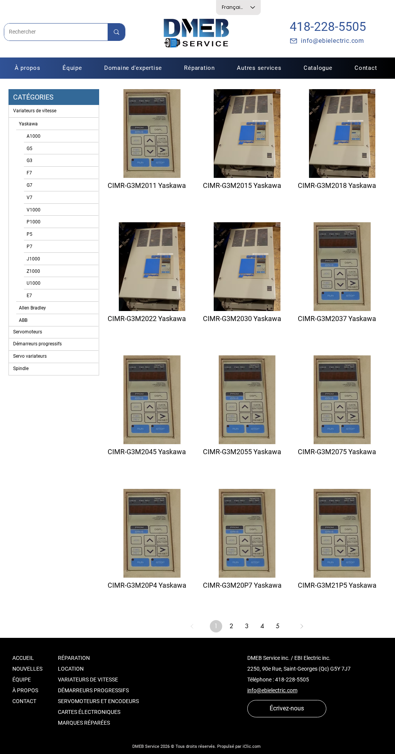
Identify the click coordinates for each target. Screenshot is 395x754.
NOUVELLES (27, 669)
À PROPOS (25, 690)
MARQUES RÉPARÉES (84, 723)
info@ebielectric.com (272, 690)
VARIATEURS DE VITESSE (88, 679)
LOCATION (71, 669)
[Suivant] (301, 626)
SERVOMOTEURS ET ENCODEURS (98, 701)
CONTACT (24, 701)
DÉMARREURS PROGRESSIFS (93, 690)
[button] (200, 67)
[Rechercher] (116, 32)
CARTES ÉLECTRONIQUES (89, 712)
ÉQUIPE (21, 679)
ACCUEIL (23, 658)
